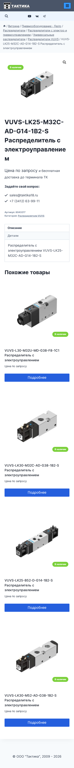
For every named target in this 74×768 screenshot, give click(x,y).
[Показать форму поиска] (6, 16)
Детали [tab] (13, 235)
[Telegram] (44, 16)
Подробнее (37, 377)
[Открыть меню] (67, 5)
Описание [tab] (15, 228)
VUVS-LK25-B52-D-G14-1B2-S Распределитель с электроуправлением (29, 585)
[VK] (37, 16)
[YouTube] (29, 16)
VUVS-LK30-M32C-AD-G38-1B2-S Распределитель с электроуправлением (32, 470)
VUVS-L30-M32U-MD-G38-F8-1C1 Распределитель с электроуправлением (32, 355)
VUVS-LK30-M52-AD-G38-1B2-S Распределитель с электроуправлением (31, 700)
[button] (64, 62)
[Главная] (4, 26)
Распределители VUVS (31, 215)
